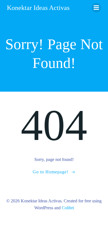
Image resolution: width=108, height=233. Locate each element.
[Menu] (96, 7)
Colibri (68, 207)
